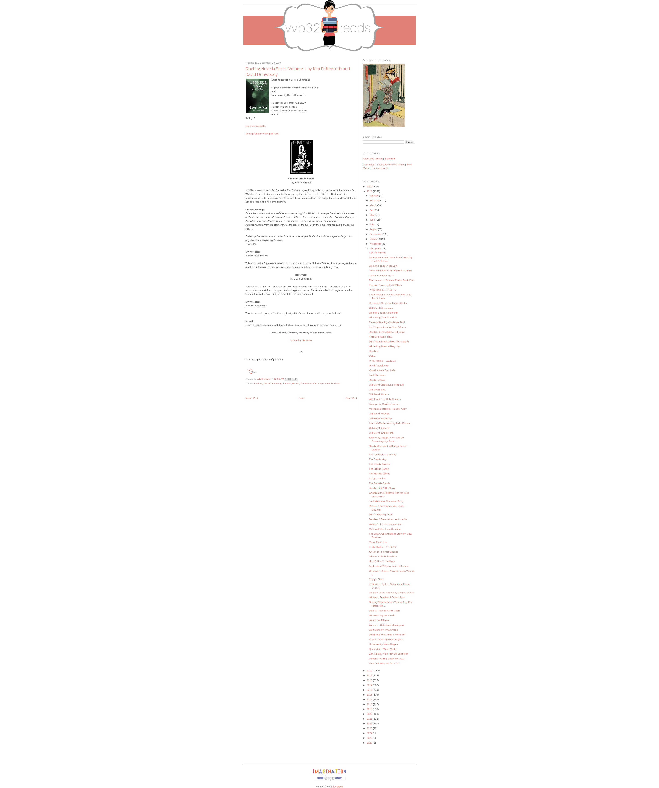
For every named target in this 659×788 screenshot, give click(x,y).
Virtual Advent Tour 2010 (382, 370)
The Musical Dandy (379, 473)
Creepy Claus (376, 579)
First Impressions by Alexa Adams (387, 327)
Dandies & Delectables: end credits (388, 519)
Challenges (369, 164)
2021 (370, 718)
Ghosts (287, 383)
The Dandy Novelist (379, 464)
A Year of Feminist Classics (383, 551)
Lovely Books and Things (390, 164)
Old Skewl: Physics (379, 413)
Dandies (373, 351)
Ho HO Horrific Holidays (382, 561)
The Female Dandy (379, 483)
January (374, 195)
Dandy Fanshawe (378, 365)
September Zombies (329, 383)
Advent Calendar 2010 (381, 275)
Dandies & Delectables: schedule (387, 332)
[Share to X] (292, 379)
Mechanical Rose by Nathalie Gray (388, 408)
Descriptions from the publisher (262, 133)
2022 (370, 723)
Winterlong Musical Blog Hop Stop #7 (389, 341)
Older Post (351, 398)
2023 (370, 728)
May (372, 214)
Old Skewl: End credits (381, 432)
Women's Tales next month (383, 312)
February (375, 200)
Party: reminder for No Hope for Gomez (390, 270)
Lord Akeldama (377, 375)
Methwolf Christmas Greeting (385, 529)
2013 (370, 680)
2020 (370, 713)
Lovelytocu (337, 786)
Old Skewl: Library (379, 428)
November (376, 243)
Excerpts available (255, 126)
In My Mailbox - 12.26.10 (382, 547)
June (373, 219)
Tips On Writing (377, 252)
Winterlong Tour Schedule (383, 317)
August (374, 229)
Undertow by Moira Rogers (383, 644)
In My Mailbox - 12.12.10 (382, 360)
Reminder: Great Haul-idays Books (388, 303)
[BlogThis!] (289, 379)
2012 (370, 675)
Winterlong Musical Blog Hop (384, 346)
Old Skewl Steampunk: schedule (386, 384)
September (376, 234)
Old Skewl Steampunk (381, 307)
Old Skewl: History (379, 394)
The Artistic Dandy (379, 468)
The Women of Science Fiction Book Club (391, 280)
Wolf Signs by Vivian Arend (383, 629)
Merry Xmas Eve (378, 542)
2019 (370, 709)
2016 (370, 694)
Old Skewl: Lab (377, 389)
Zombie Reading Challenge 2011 (387, 658)
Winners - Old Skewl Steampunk (386, 625)
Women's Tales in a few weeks (385, 524)
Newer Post (251, 398)
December (376, 248)
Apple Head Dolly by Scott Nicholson (388, 566)
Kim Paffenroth (308, 383)
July (372, 224)
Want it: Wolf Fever (379, 620)
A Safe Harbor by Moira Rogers (386, 639)
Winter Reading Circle (381, 514)
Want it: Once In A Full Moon (384, 610)
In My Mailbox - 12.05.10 (382, 289)
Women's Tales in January (383, 265)
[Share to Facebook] (296, 379)
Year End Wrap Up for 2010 (384, 663)
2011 (370, 670)
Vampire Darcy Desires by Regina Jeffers (391, 592)
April (372, 210)
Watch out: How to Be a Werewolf (387, 634)
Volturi (372, 356)
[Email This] (286, 379)
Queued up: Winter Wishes (383, 649)
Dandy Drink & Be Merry (382, 488)
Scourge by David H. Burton (384, 404)
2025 (370, 738)
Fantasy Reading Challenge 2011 (387, 322)
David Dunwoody (273, 383)
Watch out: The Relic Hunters (385, 399)
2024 (370, 733)
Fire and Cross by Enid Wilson (385, 285)
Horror (295, 383)
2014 (370, 685)
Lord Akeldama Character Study (386, 501)
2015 (370, 689)
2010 (370, 191)
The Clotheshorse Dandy (382, 454)
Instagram (390, 158)
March (373, 205)
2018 (370, 704)
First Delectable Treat (380, 336)
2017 (370, 699)
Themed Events (379, 168)
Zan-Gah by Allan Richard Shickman (388, 653)
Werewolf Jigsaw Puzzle (382, 615)
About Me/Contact (373, 158)
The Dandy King (377, 459)
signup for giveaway (301, 340)
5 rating (258, 383)
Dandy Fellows (377, 380)
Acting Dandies (377, 478)
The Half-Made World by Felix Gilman (389, 423)
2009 (370, 186)
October (374, 238)
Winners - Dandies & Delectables (387, 597)
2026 (370, 742)
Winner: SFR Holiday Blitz (383, 556)
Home (301, 398)
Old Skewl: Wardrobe (380, 418)
